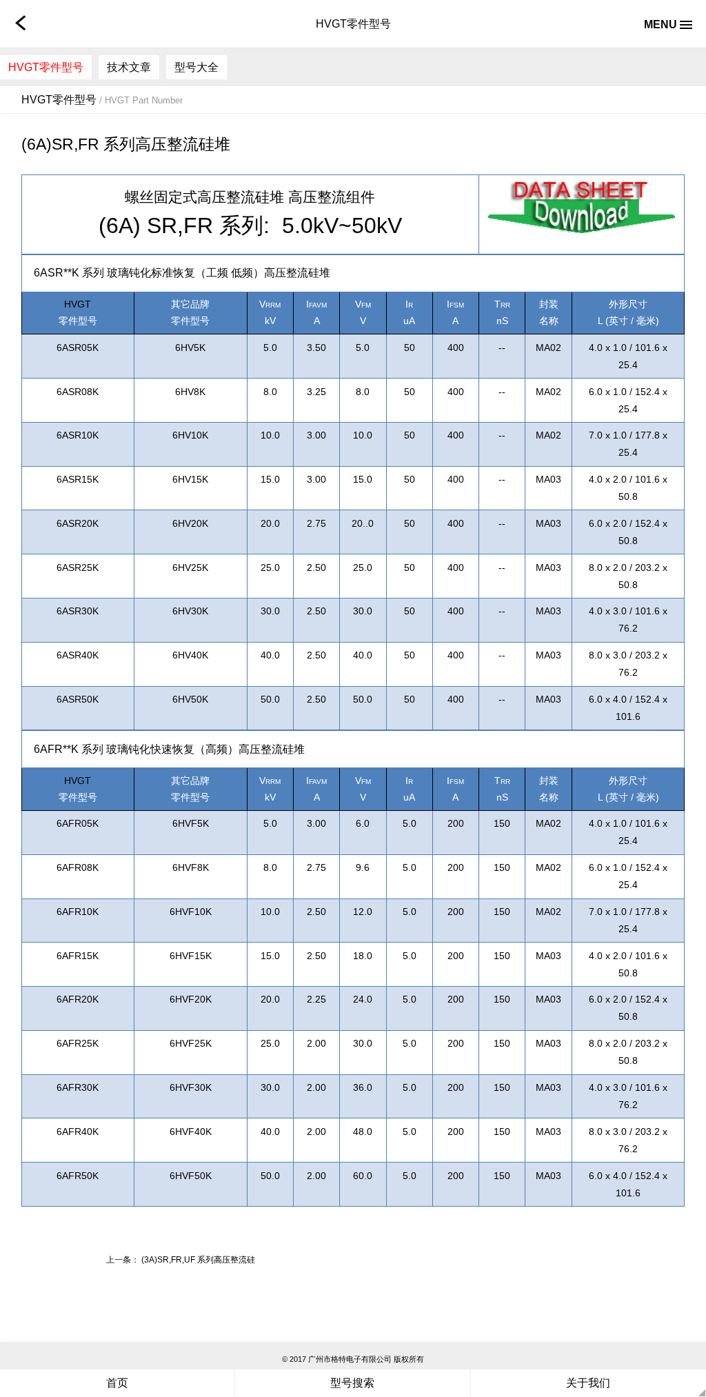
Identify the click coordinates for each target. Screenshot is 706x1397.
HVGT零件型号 (45, 67)
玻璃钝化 (129, 273)
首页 (117, 1383)
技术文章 (129, 67)
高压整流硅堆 (240, 197)
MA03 (548, 479)
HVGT (77, 304)
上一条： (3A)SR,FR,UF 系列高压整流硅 (180, 1260)
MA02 (548, 347)
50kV (377, 225)
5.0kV (310, 225)
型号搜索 (352, 1383)
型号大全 (196, 67)
